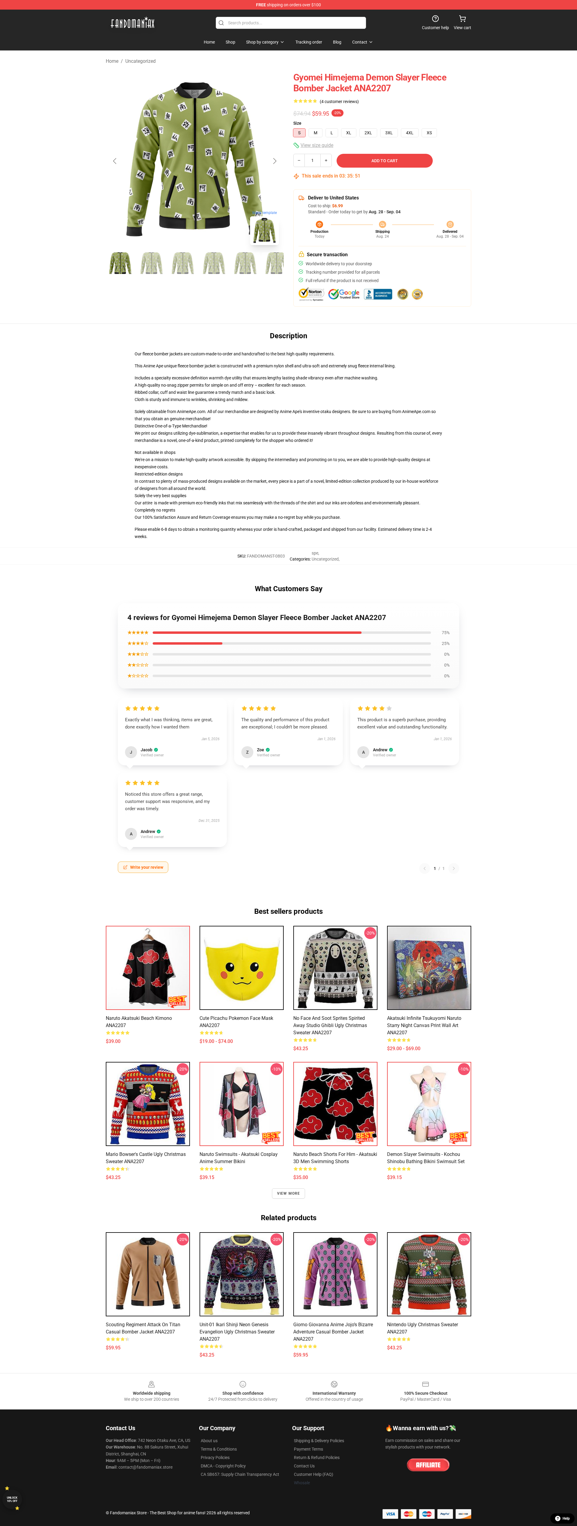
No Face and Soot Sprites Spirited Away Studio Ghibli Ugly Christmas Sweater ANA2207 (330, 1025)
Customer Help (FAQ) (313, 1474)
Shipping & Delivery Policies (319, 1440)
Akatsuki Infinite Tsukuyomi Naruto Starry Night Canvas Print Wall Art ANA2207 (424, 1025)
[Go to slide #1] (120, 263)
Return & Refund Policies (317, 1457)
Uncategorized (140, 61)
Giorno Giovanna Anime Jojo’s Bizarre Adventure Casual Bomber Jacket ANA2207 (333, 1332)
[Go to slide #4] (214, 263)
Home (112, 61)
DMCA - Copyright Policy (223, 1466)
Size (297, 123)
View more (288, 1193)
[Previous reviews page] (424, 868)
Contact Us (304, 1466)
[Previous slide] (115, 161)
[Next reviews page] (453, 868)
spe (315, 553)
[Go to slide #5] (245, 263)
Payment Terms (308, 1449)
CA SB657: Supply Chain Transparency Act (240, 1474)
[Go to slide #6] (276, 263)
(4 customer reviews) (339, 101)
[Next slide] (274, 161)
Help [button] (566, 1518)
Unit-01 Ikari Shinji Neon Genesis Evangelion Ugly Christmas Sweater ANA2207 (237, 1332)
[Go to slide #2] (151, 263)
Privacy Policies (215, 1457)
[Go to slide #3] (182, 263)
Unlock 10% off (12, 1499)
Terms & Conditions (219, 1449)
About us (209, 1440)
